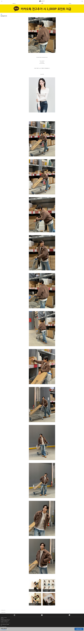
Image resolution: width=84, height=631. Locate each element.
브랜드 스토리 (14, 3)
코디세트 (42, 3)
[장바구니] (82, 1)
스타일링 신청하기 (79, 629)
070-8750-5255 (4, 626)
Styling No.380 (3, 612)
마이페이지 (70, 3)
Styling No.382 (3, 610)
